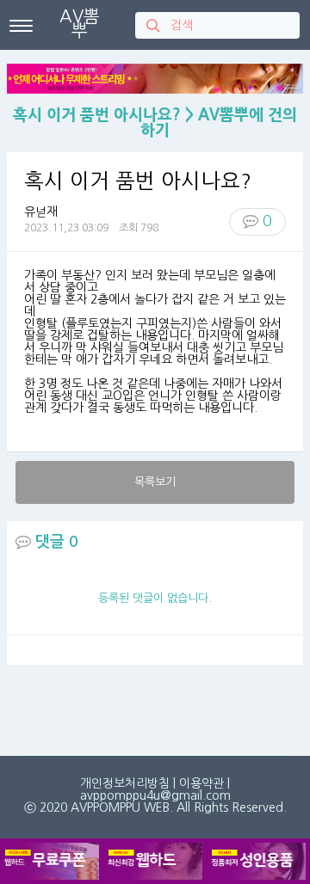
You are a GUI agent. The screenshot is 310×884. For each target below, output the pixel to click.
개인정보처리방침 (125, 783)
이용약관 (201, 783)
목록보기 (155, 482)
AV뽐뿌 (79, 24)
